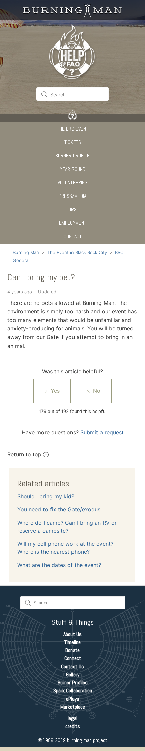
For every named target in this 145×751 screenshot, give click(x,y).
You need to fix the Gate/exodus (58, 509)
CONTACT (73, 236)
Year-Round (72, 169)
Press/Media (72, 196)
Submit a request (102, 432)
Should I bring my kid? (45, 496)
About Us (72, 634)
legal (72, 718)
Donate (72, 650)
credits (72, 726)
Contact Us (72, 666)
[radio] (52, 391)
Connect (72, 658)
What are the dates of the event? (59, 565)
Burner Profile (72, 155)
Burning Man (26, 252)
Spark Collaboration (72, 690)
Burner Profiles (73, 682)
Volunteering (72, 182)
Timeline (72, 642)
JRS (73, 209)
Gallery (72, 674)
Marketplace (72, 706)
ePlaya (72, 698)
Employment (72, 222)
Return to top (24, 454)
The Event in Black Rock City (77, 252)
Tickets (72, 142)
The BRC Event (72, 128)
